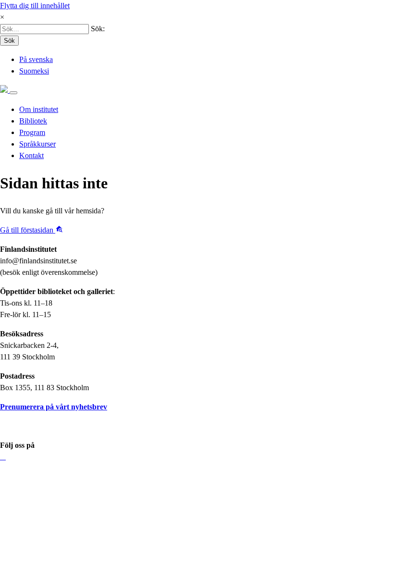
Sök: (98, 29)
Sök (9, 40)
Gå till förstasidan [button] (27, 230)
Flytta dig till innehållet (35, 5)
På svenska (36, 59)
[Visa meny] (13, 92)
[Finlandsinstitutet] (5, 90)
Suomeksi (34, 71)
